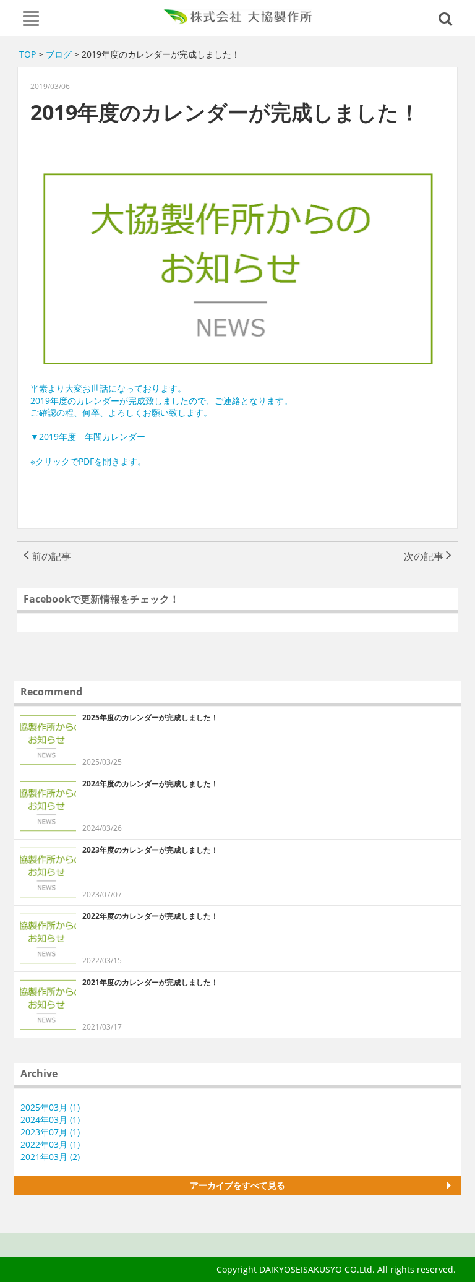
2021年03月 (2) (50, 1157)
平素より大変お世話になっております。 (108, 388)
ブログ (59, 54)
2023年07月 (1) (50, 1132)
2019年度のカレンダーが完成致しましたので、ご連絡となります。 (161, 401)
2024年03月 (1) (50, 1119)
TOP (27, 54)
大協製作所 (237, 16)
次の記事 (425, 556)
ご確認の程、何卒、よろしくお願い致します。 (121, 412)
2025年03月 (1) (50, 1107)
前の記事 (50, 556)
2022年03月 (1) (50, 1144)
